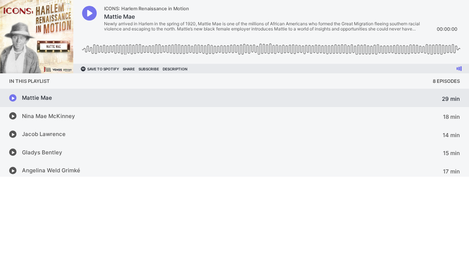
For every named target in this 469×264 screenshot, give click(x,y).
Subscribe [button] (149, 69)
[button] (89, 13)
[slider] (271, 46)
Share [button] (129, 69)
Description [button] (175, 69)
